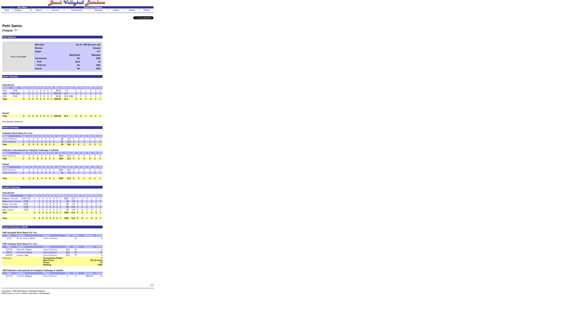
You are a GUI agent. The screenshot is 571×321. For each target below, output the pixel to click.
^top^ (152, 285)
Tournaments (76, 10)
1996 (4, 93)
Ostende (14, 198)
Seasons (55, 10)
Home (6, 10)
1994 (4, 90)
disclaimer (16, 293)
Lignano (10, 210)
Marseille (13, 204)
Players (39, 10)
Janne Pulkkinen (9, 139)
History (147, 10)
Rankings (98, 10)
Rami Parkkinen (9, 142)
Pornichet (14, 207)
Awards (131, 10)
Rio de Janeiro (14, 201)
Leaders (115, 10)
